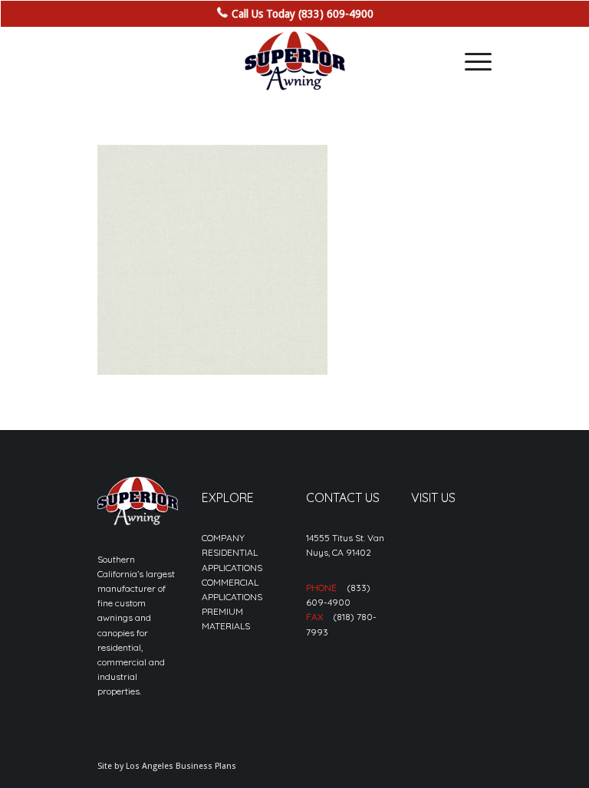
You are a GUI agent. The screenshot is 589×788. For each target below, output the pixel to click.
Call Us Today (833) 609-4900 (302, 14)
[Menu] (470, 61)
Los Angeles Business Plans (181, 766)
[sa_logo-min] (294, 61)
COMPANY (223, 537)
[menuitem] (470, 61)
